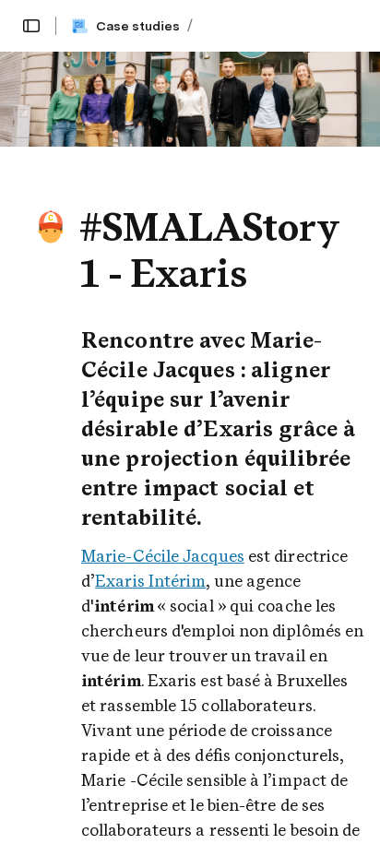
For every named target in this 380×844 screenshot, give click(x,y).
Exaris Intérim (150, 580)
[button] (31, 26)
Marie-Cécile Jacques (162, 555)
